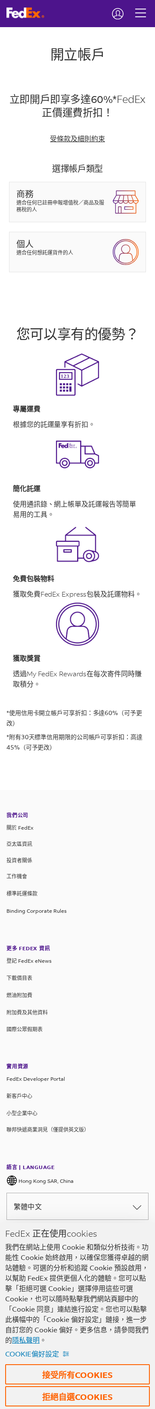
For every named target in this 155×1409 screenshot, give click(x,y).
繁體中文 (28, 1206)
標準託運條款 (21, 893)
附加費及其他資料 (27, 1012)
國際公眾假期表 (24, 1029)
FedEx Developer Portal (35, 1079)
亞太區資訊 (19, 844)
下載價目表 (19, 978)
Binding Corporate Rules (36, 911)
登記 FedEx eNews (29, 961)
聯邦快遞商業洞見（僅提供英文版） (47, 1129)
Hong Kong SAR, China (45, 1181)
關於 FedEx (20, 827)
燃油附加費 (19, 995)
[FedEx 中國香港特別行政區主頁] (28, 13)
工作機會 (16, 876)
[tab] (77, 206)
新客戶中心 (19, 1096)
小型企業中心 (21, 1113)
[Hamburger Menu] (141, 6)
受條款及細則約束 (77, 138)
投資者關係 (19, 860)
